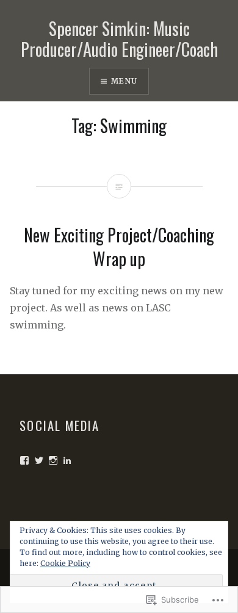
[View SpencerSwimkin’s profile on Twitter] (39, 460)
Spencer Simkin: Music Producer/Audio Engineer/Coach (119, 38)
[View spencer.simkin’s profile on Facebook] (24, 460)
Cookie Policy (65, 563)
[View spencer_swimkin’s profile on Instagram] (53, 460)
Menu (124, 80)
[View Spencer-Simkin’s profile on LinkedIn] (67, 460)
